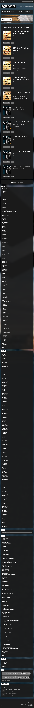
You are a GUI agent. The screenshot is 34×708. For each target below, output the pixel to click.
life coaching (26, 676)
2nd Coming (4, 188)
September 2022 (4, 416)
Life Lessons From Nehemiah (7, 593)
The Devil (3, 325)
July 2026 (3, 354)
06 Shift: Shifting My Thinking (22, 122)
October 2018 (4, 479)
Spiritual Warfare (5, 316)
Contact (19, 1)
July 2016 (3, 515)
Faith (3, 220)
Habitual (3, 578)
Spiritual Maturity (20, 37)
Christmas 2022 (4, 553)
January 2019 (4, 475)
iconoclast (13, 676)
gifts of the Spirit (5, 235)
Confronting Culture (6, 555)
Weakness (4, 340)
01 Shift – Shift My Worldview (22, 166)
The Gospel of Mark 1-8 (6, 633)
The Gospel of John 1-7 (6, 629)
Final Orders (4, 573)
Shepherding (4, 309)
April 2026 (3, 358)
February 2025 (4, 377)
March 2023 (4, 408)
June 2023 (3, 404)
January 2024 (4, 394)
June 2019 (3, 468)
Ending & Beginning (5, 570)
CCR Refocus (4, 549)
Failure (3, 219)
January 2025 (4, 378)
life (18, 676)
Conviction (4, 202)
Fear (3, 226)
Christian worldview (23, 673)
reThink (3, 608)
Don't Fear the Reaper (6, 563)
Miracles (3, 273)
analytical (3, 672)
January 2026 (4, 362)
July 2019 (3, 467)
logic (10, 677)
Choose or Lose (5, 550)
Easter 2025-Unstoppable (6, 566)
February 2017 (4, 506)
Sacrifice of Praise (5, 612)
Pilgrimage (4, 604)
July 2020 (3, 451)
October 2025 (4, 366)
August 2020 (4, 449)
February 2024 (4, 393)
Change (3, 196)
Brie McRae (4, 663)
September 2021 (4, 432)
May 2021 (3, 437)
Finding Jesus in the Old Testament (8, 574)
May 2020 (3, 453)
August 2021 (4, 433)
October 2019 (4, 463)
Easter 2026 (4, 567)
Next (20, 182)
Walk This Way (4, 651)
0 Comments (16, 155)
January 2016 (4, 523)
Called (3, 195)
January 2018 (4, 491)
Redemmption (4, 292)
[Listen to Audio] (6, 687)
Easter (3, 214)
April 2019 (3, 471)
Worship (3, 347)
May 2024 (3, 389)
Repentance (4, 296)
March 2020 (4, 456)
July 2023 (3, 402)
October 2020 (4, 447)
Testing (3, 323)
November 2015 (4, 526)
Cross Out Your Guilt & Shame (7, 559)
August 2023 (4, 401)
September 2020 (4, 448)
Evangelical (28, 673)
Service (3, 304)
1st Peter (3, 539)
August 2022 (4, 417)
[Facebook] (3, 1)
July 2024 (3, 386)
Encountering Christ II (6, 569)
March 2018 (4, 488)
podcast (24, 677)
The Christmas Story (6, 624)
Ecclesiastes (16, 39)
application (13, 672)
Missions (3, 276)
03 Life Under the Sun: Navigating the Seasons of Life (21, 64)
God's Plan (4, 238)
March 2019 (4, 472)
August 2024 (4, 385)
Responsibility (4, 297)
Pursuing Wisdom (5, 605)
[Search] (32, 1)
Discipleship (16, 37)
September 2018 (4, 480)
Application (9, 703)
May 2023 (3, 405)
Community (4, 200)
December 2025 (4, 363)
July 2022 (3, 418)
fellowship (4, 227)
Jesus (3, 258)
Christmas (4, 198)
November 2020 (4, 445)
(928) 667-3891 (31, 702)
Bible (3, 192)
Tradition (4, 335)
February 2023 (4, 409)
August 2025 (4, 369)
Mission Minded (4, 274)
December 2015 (4, 525)
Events (11, 701)
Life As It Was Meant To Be (6, 589)
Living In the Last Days (6, 597)
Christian (14, 673)
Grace (3, 245)
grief (3, 246)
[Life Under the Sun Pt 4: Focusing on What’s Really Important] (7, 54)
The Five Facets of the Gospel (7, 627)
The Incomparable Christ (6, 635)
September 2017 (4, 496)
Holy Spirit (9, 676)
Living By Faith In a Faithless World (8, 596)
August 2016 (4, 514)
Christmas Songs (5, 554)
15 (18, 182)
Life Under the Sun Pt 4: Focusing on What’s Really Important (21, 48)
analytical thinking (8, 672)
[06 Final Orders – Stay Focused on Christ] (3, 691)
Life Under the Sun (5, 594)
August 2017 (4, 498)
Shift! (3, 617)
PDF (13, 42)
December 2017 (4, 492)
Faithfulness (4, 222)
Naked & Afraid (4, 601)
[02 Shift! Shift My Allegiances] (7, 158)
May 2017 (3, 502)
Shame (3, 308)
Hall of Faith (4, 581)
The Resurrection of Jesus (6, 331)
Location (6, 702)
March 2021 (4, 440)
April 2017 (3, 503)
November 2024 (4, 381)
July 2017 (3, 499)
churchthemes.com (30, 705)
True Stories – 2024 (5, 645)
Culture (3, 206)
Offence (3, 281)
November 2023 (4, 397)
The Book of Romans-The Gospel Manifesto (10, 620)
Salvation (4, 300)
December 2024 (4, 379)
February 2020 (4, 457)
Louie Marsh (25, 35)
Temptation (4, 321)
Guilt (3, 247)
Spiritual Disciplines (5, 313)
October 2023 (4, 398)
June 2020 (3, 452)
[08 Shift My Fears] (7, 114)
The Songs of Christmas (6, 643)
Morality (3, 277)
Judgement (4, 261)
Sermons (5, 22)
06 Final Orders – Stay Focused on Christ (12, 689)
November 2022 (4, 413)
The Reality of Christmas (6, 639)
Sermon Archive (6, 19)
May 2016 (3, 518)
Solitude (3, 312)
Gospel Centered (9, 22)
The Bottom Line (5, 621)
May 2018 (3, 486)
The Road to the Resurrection (7, 641)
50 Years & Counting (5, 542)
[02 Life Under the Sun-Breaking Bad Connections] (7, 84)
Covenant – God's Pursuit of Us (7, 558)
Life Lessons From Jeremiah (7, 592)
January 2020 (4, 459)
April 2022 (3, 422)
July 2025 (3, 370)
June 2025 (3, 371)
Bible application (27, 672)
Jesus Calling (4, 586)
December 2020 (4, 444)
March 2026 (4, 359)
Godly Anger (4, 242)
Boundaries (4, 546)
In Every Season (5, 585)
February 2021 (4, 441)
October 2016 (4, 511)
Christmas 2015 (4, 551)
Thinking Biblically (16, 126)
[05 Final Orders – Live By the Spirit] (3, 695)
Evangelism (4, 216)
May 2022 (3, 421)
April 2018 (3, 487)
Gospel (3, 243)
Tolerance (4, 333)
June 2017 (3, 500)
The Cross (4, 324)
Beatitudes (4, 191)
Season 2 (3, 613)
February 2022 (4, 425)
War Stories (4, 652)
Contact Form (3, 703)
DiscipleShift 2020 (5, 561)
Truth (3, 336)
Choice (6, 673)
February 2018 (4, 490)
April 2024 (3, 390)
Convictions (4, 203)
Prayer (3, 286)
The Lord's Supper (5, 329)
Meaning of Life (18, 98)
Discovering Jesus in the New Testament (9, 211)
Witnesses (4, 344)
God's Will (4, 241)
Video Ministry (11, 702)
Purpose (3, 289)
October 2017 (4, 495)
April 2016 (3, 519)
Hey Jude (3, 582)
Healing (3, 249)
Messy (3, 598)
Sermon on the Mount (6, 301)
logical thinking (14, 677)
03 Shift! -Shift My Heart (20, 136)
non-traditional (20, 677)
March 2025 (4, 375)
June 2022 (3, 420)
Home (17, 1)
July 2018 (3, 483)
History (3, 251)
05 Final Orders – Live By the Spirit (11, 693)
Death (3, 207)
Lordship (15, 70)
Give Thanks (4, 577)
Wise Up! (3, 343)
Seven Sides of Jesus (5, 305)
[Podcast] (1, 1)
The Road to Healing (5, 640)
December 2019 (4, 460)
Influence (3, 257)
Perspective (4, 284)
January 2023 (4, 410)
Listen (9, 42)
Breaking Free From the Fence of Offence (9, 547)
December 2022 (4, 412)
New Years (4, 278)
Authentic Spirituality (19, 672)
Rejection (3, 293)
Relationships (4, 294)
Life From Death (5, 590)
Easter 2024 (4, 565)
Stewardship (4, 319)
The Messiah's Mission (6, 637)
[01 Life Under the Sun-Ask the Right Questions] (7, 99)
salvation (27, 677)
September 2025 (4, 367)
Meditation (4, 270)
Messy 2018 (4, 600)
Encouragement (5, 215)
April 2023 (3, 406)
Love (3, 266)
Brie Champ (4, 662)
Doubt (3, 212)
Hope (15, 98)
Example (3, 218)
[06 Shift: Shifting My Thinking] (7, 129)
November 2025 (4, 365)
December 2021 (4, 428)
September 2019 (4, 464)
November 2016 (4, 510)
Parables (3, 282)
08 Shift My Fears (18, 107)
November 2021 (4, 429)
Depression (4, 208)
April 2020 (3, 455)
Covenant (4, 204)
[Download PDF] (12, 691)
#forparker (4, 538)
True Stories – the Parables (7, 647)
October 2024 (4, 382)
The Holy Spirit (4, 328)
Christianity (18, 673)
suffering (21, 70)
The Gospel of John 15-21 (6, 327)
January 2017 (4, 507)
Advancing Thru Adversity (6, 543)
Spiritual (2, 702)
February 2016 (4, 522)
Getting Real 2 (4, 234)
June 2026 (3, 355)
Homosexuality (5, 253)
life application (22, 676)
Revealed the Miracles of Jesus (7, 609)
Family (3, 223)
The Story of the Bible (6, 644)
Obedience (4, 280)
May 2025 (3, 373)
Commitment (4, 199)
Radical (3, 290)
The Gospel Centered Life (6, 628)
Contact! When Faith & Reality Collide (9, 557)
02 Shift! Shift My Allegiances (22, 151)
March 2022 (4, 424)
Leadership (4, 262)
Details (4, 42)
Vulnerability (4, 339)
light (8, 677)
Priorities (4, 288)
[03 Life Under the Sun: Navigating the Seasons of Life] (7, 69)
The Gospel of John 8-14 (6, 632)
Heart (28, 139)
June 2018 (3, 484)
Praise (3, 285)
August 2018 (4, 482)
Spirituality (24, 37)
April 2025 (3, 374)
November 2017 (4, 494)
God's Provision (5, 239)
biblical (3, 673)
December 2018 (4, 476)
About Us (2, 701)
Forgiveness (4, 231)
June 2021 (3, 436)
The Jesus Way (4, 636)
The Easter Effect (5, 625)
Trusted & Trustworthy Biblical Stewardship (10, 648)
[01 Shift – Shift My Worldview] (7, 173)
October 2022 (4, 414)
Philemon (3, 602)
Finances (3, 230)
